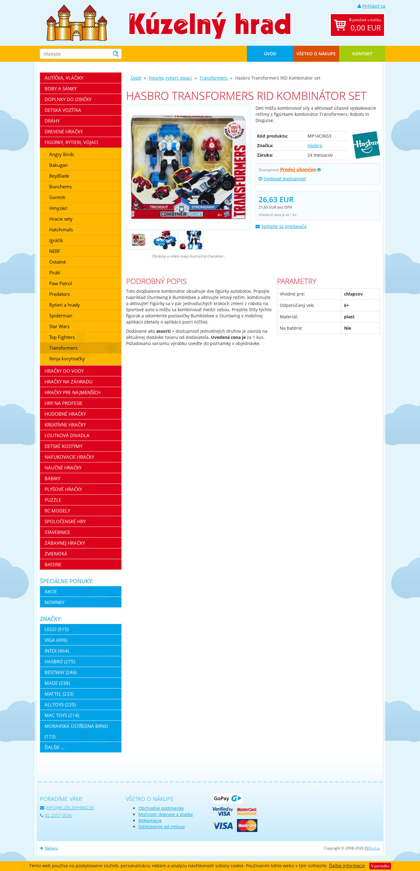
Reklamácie (150, 820)
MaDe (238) (57, 683)
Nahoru (51, 848)
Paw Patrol (60, 283)
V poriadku (380, 866)
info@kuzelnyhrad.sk (70, 807)
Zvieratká (56, 554)
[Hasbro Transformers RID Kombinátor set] (188, 167)
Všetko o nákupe (316, 54)
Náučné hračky (63, 468)
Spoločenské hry (65, 521)
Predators (59, 294)
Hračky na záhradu (69, 382)
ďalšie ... (55, 747)
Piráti (54, 272)
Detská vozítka (63, 110)
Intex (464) (57, 651)
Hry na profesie (63, 403)
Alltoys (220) (60, 704)
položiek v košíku (365, 25)
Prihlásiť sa (374, 6)
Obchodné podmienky (161, 808)
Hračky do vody (64, 371)
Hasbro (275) (60, 661)
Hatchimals (61, 229)
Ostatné (57, 262)
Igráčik (56, 240)
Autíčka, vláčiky (64, 78)
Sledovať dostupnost (285, 179)
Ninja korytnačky (67, 358)
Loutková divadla (67, 435)
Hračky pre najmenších (73, 392)
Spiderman (60, 315)
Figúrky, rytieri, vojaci (170, 78)
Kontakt (362, 54)
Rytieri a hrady (64, 305)
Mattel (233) (59, 694)
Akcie (51, 591)
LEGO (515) (57, 629)
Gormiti (57, 197)
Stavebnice (57, 532)
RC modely (57, 511)
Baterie (53, 564)
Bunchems (60, 186)
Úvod (270, 54)
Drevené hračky (64, 131)
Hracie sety (61, 219)
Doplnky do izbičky (68, 99)
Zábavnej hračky (65, 543)
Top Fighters (62, 337)
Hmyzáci (58, 208)
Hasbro (314, 145)
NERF (54, 251)
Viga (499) (56, 640)
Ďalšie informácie (347, 866)
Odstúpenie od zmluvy (161, 827)
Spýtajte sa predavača (284, 226)
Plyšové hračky (63, 489)
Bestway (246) (61, 672)
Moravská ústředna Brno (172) (76, 731)
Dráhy (52, 121)
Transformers (214, 78)
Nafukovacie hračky (69, 457)
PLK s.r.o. (372, 848)
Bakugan (58, 165)
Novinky (54, 602)
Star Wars (59, 326)
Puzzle (53, 500)
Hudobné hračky (65, 414)
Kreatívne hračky (65, 425)
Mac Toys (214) (62, 715)
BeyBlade (59, 176)
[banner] (76, 22)
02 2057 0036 (58, 815)
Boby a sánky (61, 88)
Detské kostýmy (63, 446)
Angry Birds (61, 154)
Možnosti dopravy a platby (165, 814)
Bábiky (52, 478)
